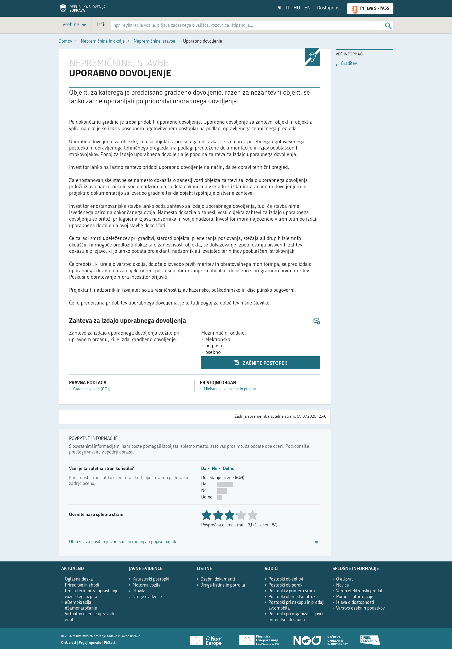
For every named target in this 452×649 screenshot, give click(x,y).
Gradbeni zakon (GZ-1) (92, 389)
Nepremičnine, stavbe (154, 41)
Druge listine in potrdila (222, 585)
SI (280, 8)
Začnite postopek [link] (264, 363)
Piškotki (110, 643)
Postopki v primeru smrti (291, 591)
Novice (342, 585)
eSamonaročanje (81, 608)
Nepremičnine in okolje (103, 41)
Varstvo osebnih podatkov (360, 608)
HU (296, 8)
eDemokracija (78, 602)
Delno (228, 469)
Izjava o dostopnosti (355, 602)
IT (288, 8)
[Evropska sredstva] (370, 638)
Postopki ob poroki (285, 585)
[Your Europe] (207, 638)
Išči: (101, 24)
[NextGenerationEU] (259, 638)
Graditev (349, 63)
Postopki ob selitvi (285, 579)
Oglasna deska (79, 579)
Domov (65, 41)
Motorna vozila (147, 585)
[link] (75, 25)
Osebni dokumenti (217, 579)
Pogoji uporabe (90, 643)
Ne (214, 469)
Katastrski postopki (151, 579)
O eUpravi (345, 579)
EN (307, 8)
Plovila (139, 591)
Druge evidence (147, 597)
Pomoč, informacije (354, 597)
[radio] (240, 515)
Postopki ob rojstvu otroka (293, 597)
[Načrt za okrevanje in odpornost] (320, 638)
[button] (316, 321)
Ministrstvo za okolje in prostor (230, 389)
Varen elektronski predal (359, 591)
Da (203, 469)
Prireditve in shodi (82, 585)
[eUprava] (83, 10)
